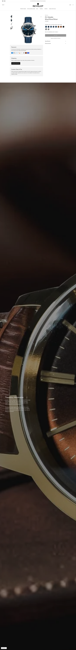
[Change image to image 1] (11, 16)
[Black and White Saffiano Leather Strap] (63, 27)
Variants (46, 24)
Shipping (52, 38)
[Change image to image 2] (11, 20)
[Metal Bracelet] (46, 29)
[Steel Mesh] (49, 29)
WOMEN (41, 8)
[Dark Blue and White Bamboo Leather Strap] (53, 27)
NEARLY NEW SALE (52, 8)
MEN (37, 8)
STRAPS (46, 8)
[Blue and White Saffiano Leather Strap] (56, 27)
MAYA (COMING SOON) (31, 8)
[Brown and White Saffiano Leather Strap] (61, 27)
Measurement (48, 43)
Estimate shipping (15, 63)
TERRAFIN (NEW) (23, 8)
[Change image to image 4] (11, 27)
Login (70, 4)
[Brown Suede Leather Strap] (58, 27)
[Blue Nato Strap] (49, 27)
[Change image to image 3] (11, 24)
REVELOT (46, 15)
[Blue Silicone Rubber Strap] (51, 27)
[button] (1, 325)
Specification (47, 41)
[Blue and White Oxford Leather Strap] (46, 27)
